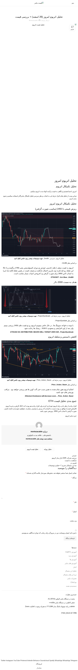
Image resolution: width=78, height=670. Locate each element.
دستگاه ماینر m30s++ (56, 602)
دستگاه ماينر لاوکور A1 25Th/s (58, 599)
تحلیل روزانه (47, 449)
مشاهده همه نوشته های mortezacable (39, 439)
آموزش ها (73, 559)
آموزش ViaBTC (70, 552)
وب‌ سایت (73, 521)
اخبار (74, 567)
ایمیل (74, 511)
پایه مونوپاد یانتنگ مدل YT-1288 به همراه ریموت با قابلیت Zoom (46, 606)
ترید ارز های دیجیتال (69, 575)
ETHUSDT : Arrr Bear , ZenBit (62, 277)
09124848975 (28, 658)
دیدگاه (73, 478)
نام (75, 502)
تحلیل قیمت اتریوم (32, 449)
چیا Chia (73, 582)
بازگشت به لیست (70, 460)
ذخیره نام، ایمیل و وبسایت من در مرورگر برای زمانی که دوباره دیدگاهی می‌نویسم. (49, 533)
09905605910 (39, 658)
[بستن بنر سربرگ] (75, 654)
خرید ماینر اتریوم (70, 416)
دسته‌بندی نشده (71, 586)
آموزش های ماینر (70, 563)
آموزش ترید (72, 556)
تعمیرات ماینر (71, 578)
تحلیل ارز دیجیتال (39, 11)
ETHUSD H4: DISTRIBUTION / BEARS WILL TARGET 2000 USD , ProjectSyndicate (41, 332)
